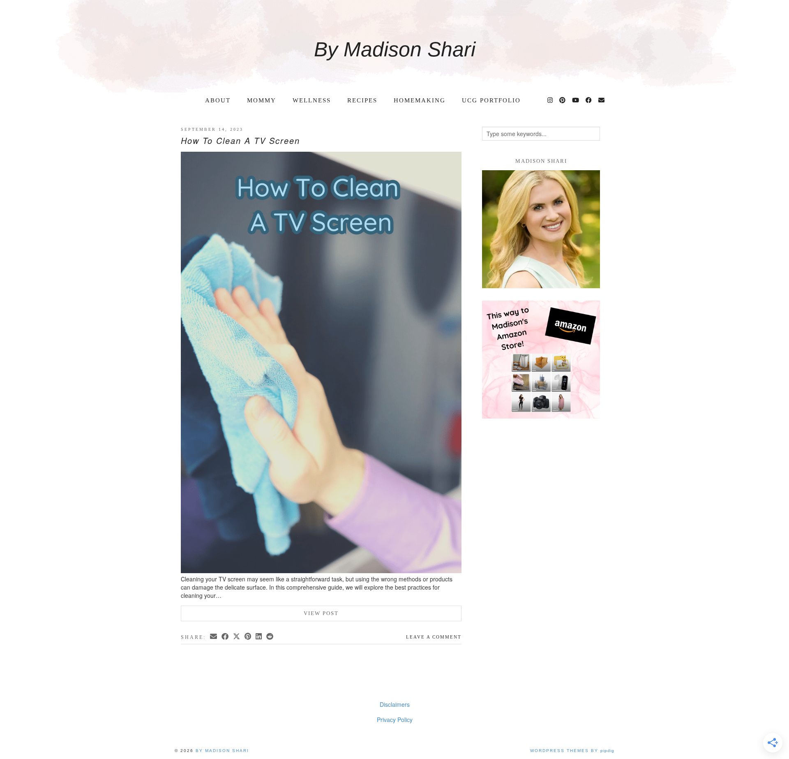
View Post (321, 613)
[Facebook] (589, 100)
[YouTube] (576, 100)
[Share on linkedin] (259, 636)
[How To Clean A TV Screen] (321, 363)
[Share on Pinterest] (248, 636)
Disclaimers (395, 704)
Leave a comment (433, 636)
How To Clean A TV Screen (240, 140)
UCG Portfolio (491, 100)
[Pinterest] (562, 100)
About (218, 100)
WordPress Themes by (572, 750)
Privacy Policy (395, 719)
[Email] (601, 100)
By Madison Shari (394, 49)
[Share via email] (214, 636)
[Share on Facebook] (225, 636)
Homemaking (419, 100)
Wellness (312, 100)
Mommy (261, 100)
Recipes (362, 100)
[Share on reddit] (270, 636)
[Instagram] (550, 100)
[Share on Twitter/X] (237, 636)
